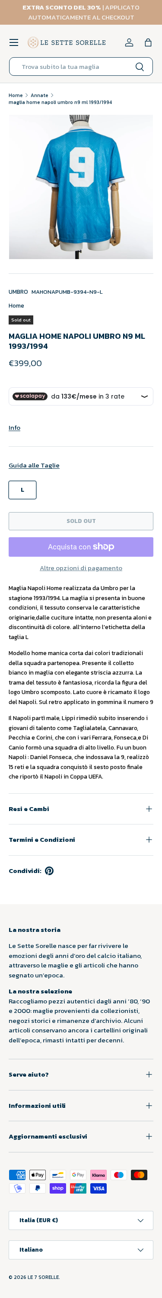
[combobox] (81, 66)
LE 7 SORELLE (43, 1277)
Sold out (81, 520)
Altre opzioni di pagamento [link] (81, 568)
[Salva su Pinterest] (49, 870)
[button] (148, 42)
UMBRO (18, 291)
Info (14, 427)
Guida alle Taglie (34, 465)
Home (16, 95)
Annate (39, 95)
